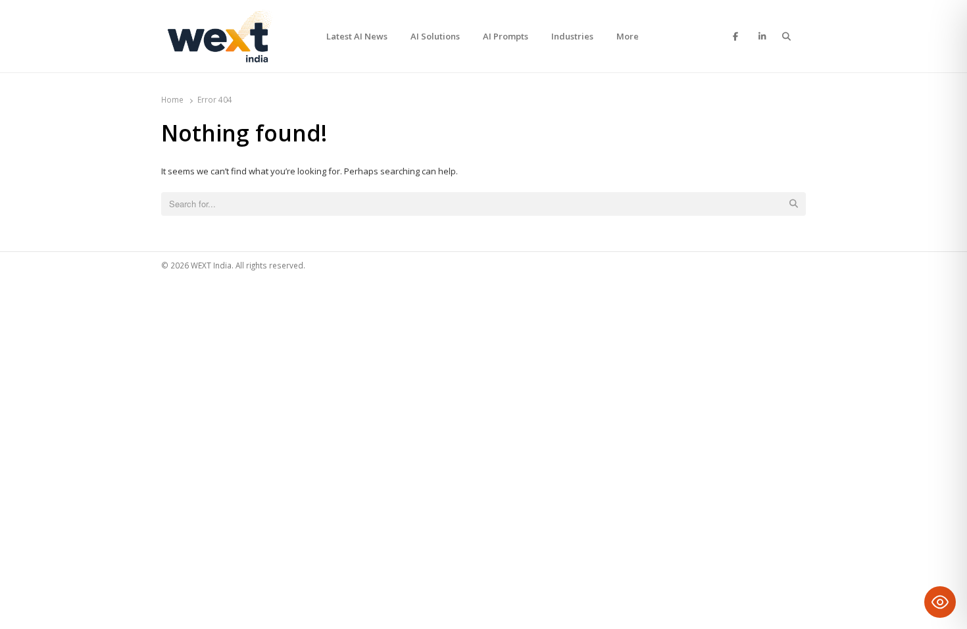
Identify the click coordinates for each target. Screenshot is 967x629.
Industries (572, 36)
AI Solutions (435, 36)
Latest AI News (356, 36)
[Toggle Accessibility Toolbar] (940, 602)
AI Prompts (505, 36)
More (627, 36)
